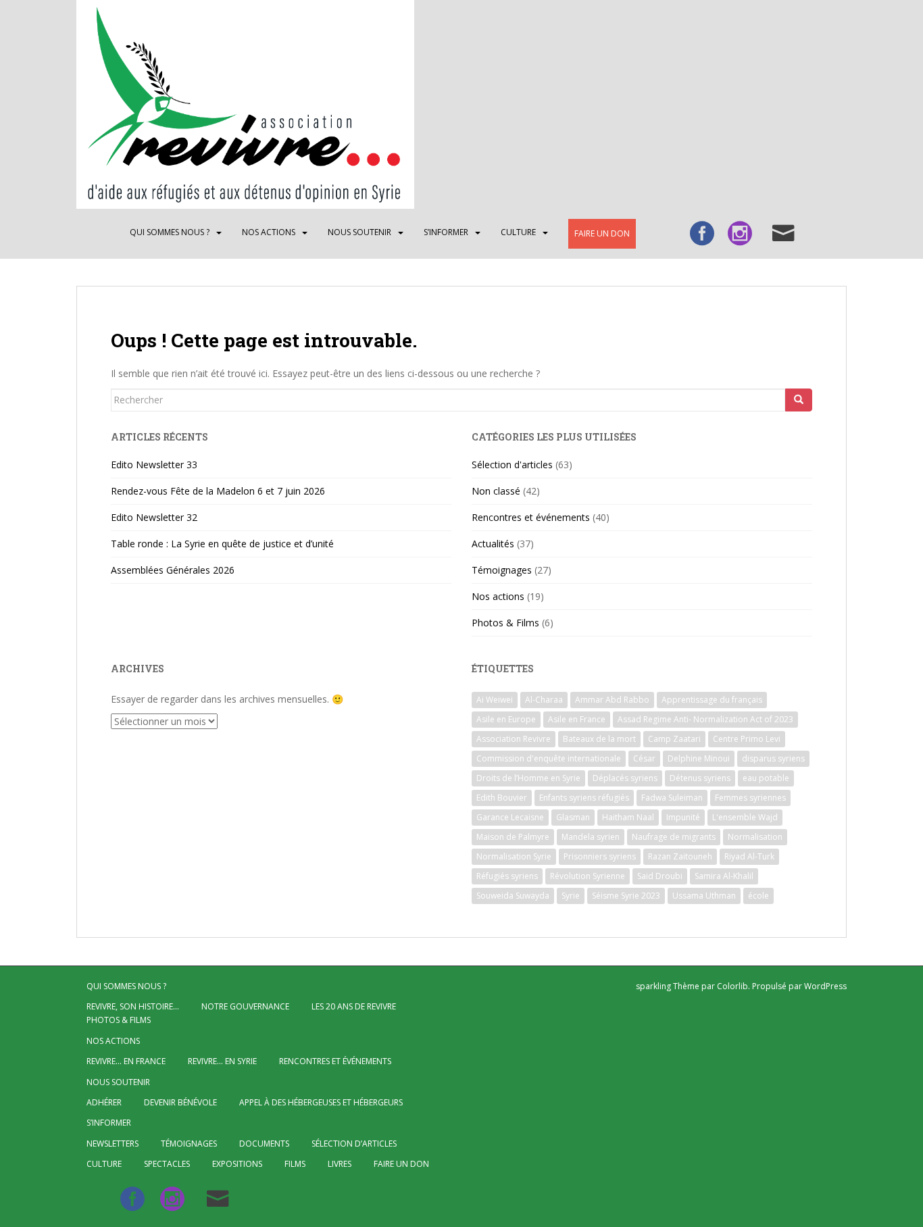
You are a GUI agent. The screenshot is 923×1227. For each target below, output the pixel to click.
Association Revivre (513, 739)
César (644, 758)
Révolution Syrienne (587, 876)
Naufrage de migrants (674, 837)
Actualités (493, 543)
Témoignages (502, 570)
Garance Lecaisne (510, 817)
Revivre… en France (126, 1061)
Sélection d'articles (512, 464)
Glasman (573, 817)
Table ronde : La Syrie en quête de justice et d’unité (222, 543)
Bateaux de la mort (599, 739)
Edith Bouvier (501, 797)
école (758, 895)
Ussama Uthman (704, 895)
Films (294, 1164)
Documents (264, 1143)
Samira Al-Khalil (724, 876)
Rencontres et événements (531, 517)
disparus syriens (773, 758)
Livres (339, 1164)
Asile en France (576, 719)
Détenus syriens (700, 778)
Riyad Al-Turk (749, 856)
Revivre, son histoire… (132, 1006)
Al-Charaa (544, 699)
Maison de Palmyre (512, 837)
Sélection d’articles (354, 1143)
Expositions (237, 1164)
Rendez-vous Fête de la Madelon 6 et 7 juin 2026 (218, 490)
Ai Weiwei (494, 699)
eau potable (766, 778)
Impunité (683, 817)
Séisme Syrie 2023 (626, 895)
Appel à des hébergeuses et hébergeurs (321, 1102)
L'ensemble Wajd (745, 817)
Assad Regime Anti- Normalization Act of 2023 (705, 719)
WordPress (825, 986)
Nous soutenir (359, 232)
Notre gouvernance (245, 1006)
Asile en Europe (506, 719)
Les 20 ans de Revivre (353, 1006)
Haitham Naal (628, 817)
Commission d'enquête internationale (548, 758)
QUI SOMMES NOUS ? (169, 232)
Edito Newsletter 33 (154, 464)
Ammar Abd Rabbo (612, 699)
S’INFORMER (446, 232)
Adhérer (104, 1102)
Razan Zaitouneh (680, 856)
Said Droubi (659, 876)
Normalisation (755, 837)
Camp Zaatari (674, 739)
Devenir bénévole (180, 1102)
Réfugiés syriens (507, 876)
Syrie (571, 895)
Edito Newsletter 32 (154, 517)
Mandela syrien (591, 837)
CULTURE (518, 232)
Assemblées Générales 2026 (172, 570)
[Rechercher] (798, 400)
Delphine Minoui (699, 758)
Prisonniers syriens (600, 856)
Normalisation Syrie (513, 856)
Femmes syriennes (750, 797)
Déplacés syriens (625, 778)
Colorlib (732, 986)
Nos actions (498, 596)
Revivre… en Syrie (222, 1061)
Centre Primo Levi (746, 739)
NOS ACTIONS (268, 232)
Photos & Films (505, 622)
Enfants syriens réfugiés (584, 797)
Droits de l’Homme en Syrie (528, 778)
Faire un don (602, 233)
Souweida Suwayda (512, 895)
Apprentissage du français (712, 699)
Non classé (496, 490)
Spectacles (167, 1164)
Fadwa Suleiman (672, 797)
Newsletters (112, 1143)
